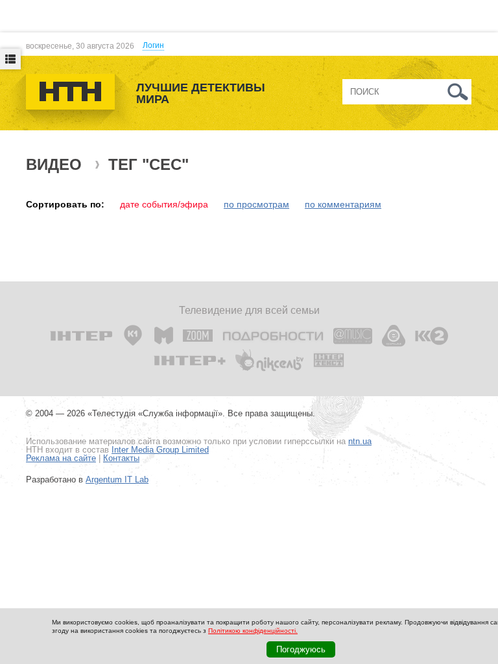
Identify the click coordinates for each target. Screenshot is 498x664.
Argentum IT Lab (117, 479)
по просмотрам (256, 204)
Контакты (121, 458)
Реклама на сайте (61, 458)
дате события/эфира (164, 204)
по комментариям (343, 204)
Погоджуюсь (301, 649)
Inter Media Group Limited (160, 450)
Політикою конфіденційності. (253, 630)
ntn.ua (360, 441)
